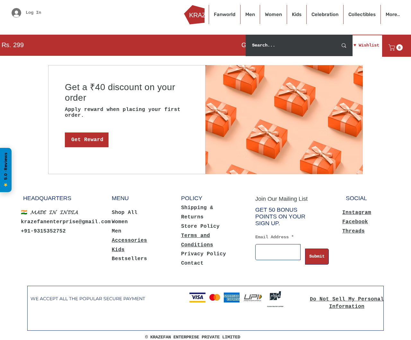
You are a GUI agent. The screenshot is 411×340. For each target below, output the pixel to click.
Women (120, 222)
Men (116, 231)
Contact (192, 263)
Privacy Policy (203, 254)
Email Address (272, 237)
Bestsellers (129, 259)
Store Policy (200, 226)
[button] (396, 47)
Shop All (124, 213)
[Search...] (344, 45)
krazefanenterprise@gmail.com (66, 222)
